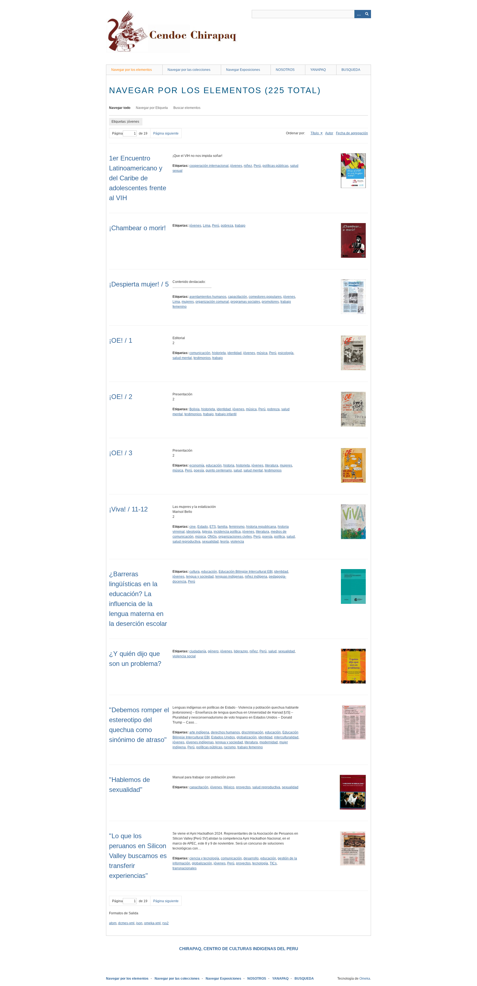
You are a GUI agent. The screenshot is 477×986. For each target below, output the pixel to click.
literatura (271, 465)
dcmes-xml (126, 923)
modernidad (268, 742)
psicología (285, 353)
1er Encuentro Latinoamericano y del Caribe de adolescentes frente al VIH (137, 178)
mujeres (188, 302)
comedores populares (265, 297)
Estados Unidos (223, 737)
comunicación (199, 353)
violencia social (184, 656)
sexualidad (210, 541)
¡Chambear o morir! (137, 228)
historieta (219, 353)
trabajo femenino (250, 747)
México (229, 787)
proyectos (243, 787)
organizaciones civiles (235, 536)
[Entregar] (367, 14)
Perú (257, 166)
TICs (273, 863)
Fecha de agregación (352, 133)
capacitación (237, 297)
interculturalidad (286, 737)
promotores (270, 302)
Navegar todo (119, 108)
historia (228, 465)
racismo (230, 747)
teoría (224, 541)
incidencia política (227, 532)
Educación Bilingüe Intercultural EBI (245, 572)
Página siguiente (166, 133)
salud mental (182, 358)
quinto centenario (219, 470)
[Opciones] (358, 14)
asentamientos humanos (207, 297)
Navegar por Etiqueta (152, 108)
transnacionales (185, 868)
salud (238, 470)
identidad (234, 353)
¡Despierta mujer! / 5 (139, 284)
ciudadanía (197, 651)
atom (112, 923)
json (139, 923)
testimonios (202, 358)
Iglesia (207, 532)
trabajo (240, 225)
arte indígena (199, 732)
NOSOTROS (285, 70)
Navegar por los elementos (131, 70)
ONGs (212, 536)
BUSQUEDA (350, 70)
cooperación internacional (209, 166)
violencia (237, 541)
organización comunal (212, 302)
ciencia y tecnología (204, 858)
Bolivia (194, 409)
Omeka (364, 978)
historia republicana (261, 527)
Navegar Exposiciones (243, 70)
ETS (213, 527)
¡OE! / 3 (120, 453)
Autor (329, 133)
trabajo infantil (226, 414)
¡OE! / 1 (120, 340)
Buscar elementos (186, 108)
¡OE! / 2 (120, 396)
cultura (194, 572)
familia (222, 527)
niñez (248, 166)
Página (117, 133)
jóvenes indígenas (200, 742)
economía (196, 465)
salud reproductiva (186, 541)
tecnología (260, 863)
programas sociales (245, 302)
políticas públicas (275, 166)
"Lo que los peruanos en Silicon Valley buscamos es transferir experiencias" (138, 855)
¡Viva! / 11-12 (128, 509)
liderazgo (241, 651)
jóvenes (236, 166)
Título (315, 133)
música (262, 353)
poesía (199, 470)
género (213, 651)
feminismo (237, 527)
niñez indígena (256, 576)
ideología (193, 532)
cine (192, 527)
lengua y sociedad (200, 576)
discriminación (252, 732)
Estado (202, 527)
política (279, 536)
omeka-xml (152, 923)
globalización (247, 737)
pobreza (227, 225)
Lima (206, 225)
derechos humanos (225, 732)
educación (214, 465)
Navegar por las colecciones (189, 70)
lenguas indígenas (229, 576)
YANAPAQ (318, 70)
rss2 (165, 923)
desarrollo (251, 858)
